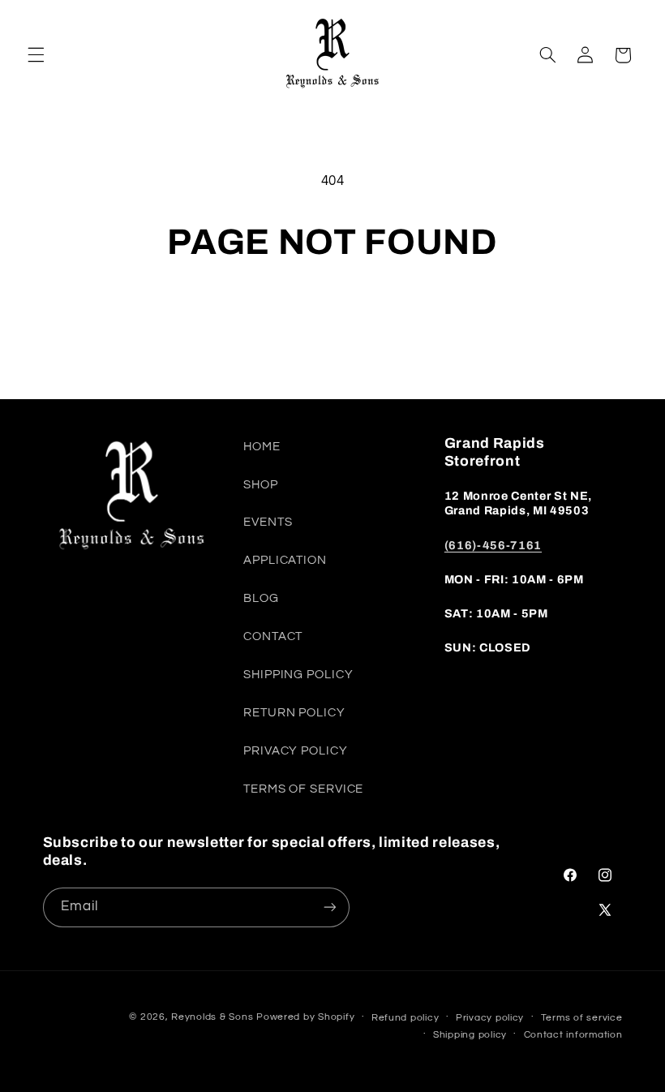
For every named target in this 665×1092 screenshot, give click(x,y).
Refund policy (405, 1017)
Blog (261, 598)
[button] (35, 55)
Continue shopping (332, 318)
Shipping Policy (298, 675)
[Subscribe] (329, 907)
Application (285, 560)
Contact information (573, 1034)
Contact (272, 636)
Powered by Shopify (305, 1016)
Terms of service (582, 1017)
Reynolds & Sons (212, 1016)
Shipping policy (470, 1034)
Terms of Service (303, 789)
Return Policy (294, 713)
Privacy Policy (295, 751)
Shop (260, 485)
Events (267, 522)
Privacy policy (490, 1017)
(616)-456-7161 (493, 545)
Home (262, 447)
